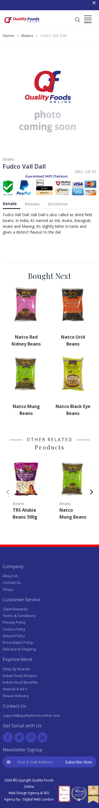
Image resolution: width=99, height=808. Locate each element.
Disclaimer (58, 203)
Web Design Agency (24, 793)
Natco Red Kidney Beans (26, 340)
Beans (27, 35)
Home (8, 35)
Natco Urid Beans (73, 340)
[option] (26, 490)
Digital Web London (38, 799)
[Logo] (22, 24)
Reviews (32, 203)
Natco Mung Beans (26, 409)
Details (10, 203)
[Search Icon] (77, 19)
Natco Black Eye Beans (73, 409)
